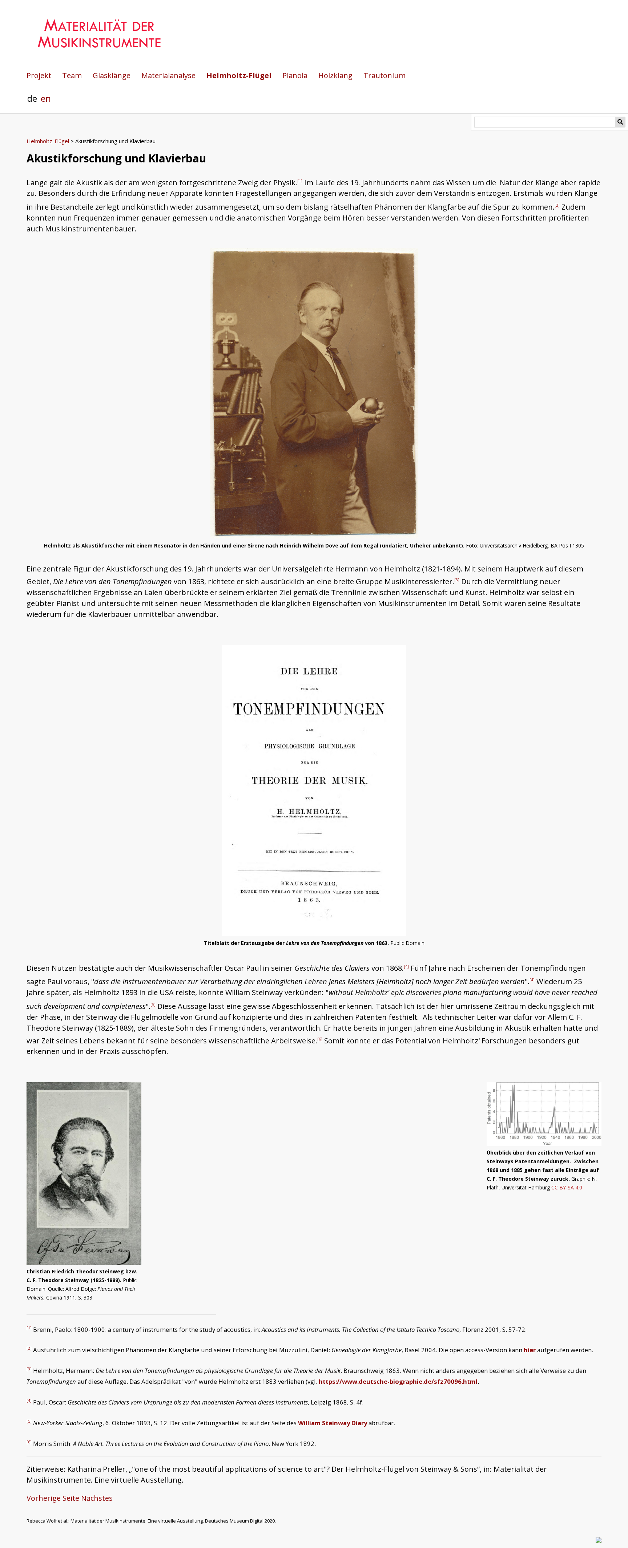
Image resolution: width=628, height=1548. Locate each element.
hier (530, 1350)
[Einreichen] (620, 122)
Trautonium (384, 75)
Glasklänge (111, 75)
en (46, 98)
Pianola (294, 75)
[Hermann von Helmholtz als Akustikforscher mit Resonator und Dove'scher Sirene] (314, 536)
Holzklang (335, 75)
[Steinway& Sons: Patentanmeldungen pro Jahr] (544, 1114)
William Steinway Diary (332, 1423)
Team (72, 75)
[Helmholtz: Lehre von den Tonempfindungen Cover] (314, 933)
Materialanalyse (168, 75)
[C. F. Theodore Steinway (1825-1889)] (84, 1173)
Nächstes (97, 1498)
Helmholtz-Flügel (238, 75)
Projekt (39, 75)
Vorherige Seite (53, 1498)
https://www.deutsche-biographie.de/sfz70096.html (398, 1381)
